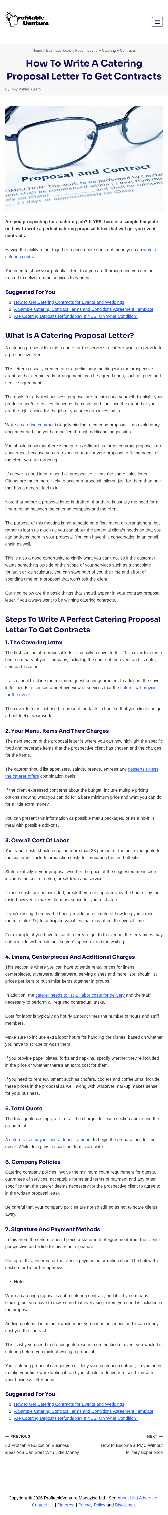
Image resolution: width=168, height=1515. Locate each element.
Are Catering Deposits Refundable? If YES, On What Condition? (76, 316)
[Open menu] (157, 21)
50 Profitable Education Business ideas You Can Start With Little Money (42, 1445)
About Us (126, 1498)
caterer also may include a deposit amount (50, 1139)
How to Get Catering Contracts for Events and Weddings (69, 302)
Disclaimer (125, 1505)
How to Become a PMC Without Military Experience (132, 1445)
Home (37, 50)
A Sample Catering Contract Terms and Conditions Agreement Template (83, 309)
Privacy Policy (91, 1505)
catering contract (37, 424)
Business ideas (58, 50)
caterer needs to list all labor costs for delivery (80, 995)
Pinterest (66, 1505)
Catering (109, 50)
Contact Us (43, 1505)
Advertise (148, 1498)
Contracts (128, 50)
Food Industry (86, 50)
